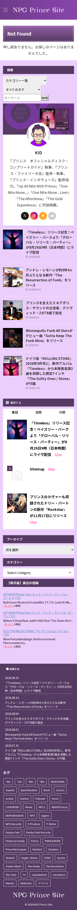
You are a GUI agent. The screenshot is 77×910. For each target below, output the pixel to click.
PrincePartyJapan (16, 849)
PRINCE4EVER (52, 841)
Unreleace (59, 875)
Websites (26, 883)
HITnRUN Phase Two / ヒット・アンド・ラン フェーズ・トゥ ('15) (36, 596)
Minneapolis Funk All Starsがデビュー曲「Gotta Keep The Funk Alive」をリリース (49, 335)
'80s (30, 781)
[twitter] (25, 216)
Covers (60, 790)
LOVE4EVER (12, 807)
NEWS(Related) (14, 815)
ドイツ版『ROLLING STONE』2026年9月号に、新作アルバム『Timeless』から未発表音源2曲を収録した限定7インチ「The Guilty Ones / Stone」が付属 (49, 371)
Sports (61, 858)
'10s (19, 781)
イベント (43, 883)
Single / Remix (29, 858)
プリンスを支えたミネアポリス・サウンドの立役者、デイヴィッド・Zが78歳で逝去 (49, 307)
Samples (53, 849)
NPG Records (14, 824)
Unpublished (39, 875)
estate (10, 798)
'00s (8, 781)
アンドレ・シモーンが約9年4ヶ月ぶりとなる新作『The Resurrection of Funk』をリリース (49, 277)
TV (24, 875)
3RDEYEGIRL (58, 781)
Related (37, 849)
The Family (34, 866)
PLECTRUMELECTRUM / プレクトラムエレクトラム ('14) (36, 633)
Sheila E (10, 858)
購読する (15, 403)
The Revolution (55, 866)
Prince (34, 841)
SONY (47, 858)
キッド (8, 606)
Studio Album (13, 866)
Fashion (24, 798)
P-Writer (51, 824)
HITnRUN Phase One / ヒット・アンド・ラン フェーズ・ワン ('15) (38, 614)
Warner (10, 883)
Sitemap (37, 468)
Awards (10, 790)
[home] (52, 216)
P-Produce (34, 824)
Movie (28, 807)
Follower (40, 798)
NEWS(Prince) (60, 807)
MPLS (42, 807)
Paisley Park (13, 832)
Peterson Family (15, 841)
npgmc (45, 815)
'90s (41, 781)
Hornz (55, 798)
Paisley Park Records (38, 832)
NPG (32, 815)
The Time (11, 875)
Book (47, 790)
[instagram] (34, 216)
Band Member (29, 790)
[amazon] (43, 216)
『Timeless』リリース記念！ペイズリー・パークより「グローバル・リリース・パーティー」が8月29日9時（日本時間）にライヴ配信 (50, 242)
